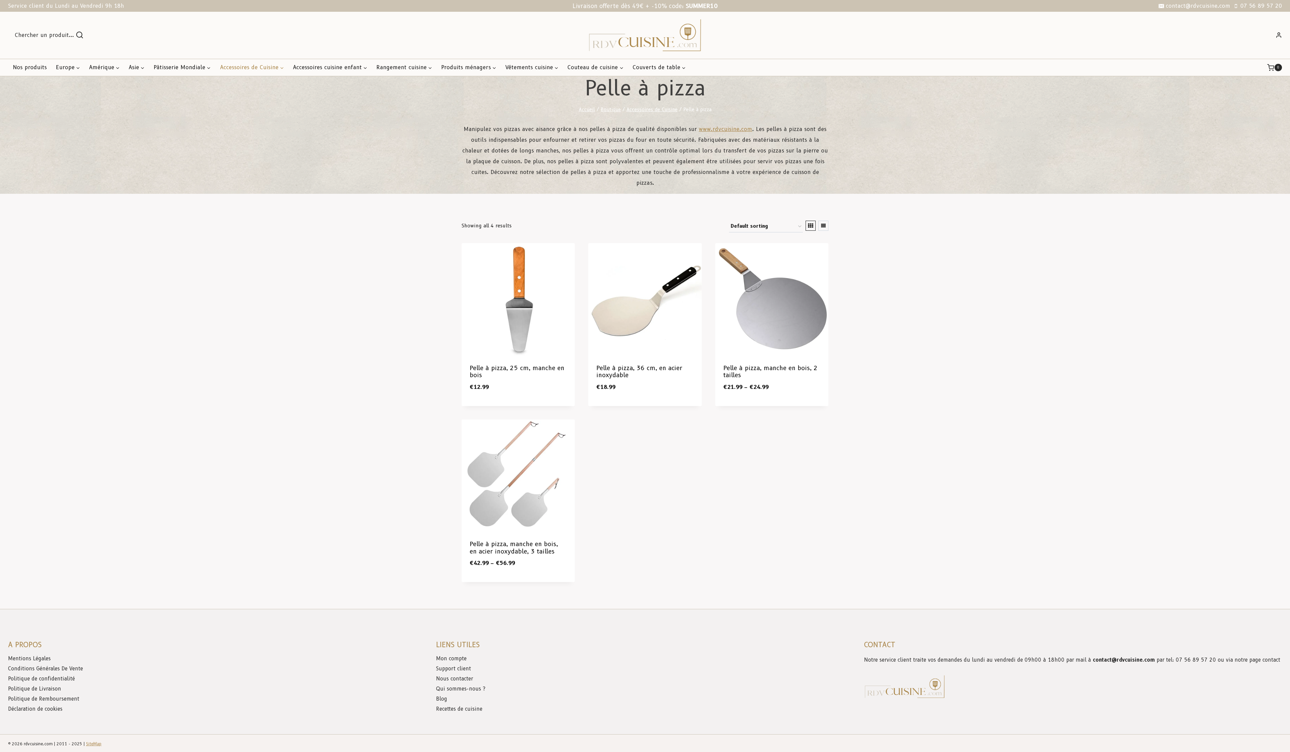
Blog (441, 699)
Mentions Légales (29, 659)
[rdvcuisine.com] (645, 35)
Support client (454, 669)
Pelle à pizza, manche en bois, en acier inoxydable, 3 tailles (514, 547)
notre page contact (1257, 660)
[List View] (823, 226)
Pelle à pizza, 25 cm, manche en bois (517, 371)
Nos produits (30, 67)
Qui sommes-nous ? (460, 689)
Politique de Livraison (34, 689)
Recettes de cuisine (459, 709)
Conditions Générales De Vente (45, 669)
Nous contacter (455, 679)
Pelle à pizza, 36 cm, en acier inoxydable (639, 371)
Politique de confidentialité (42, 679)
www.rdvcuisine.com (725, 129)
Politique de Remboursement (43, 699)
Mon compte (451, 659)
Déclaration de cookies (35, 709)
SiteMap (93, 743)
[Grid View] (811, 226)
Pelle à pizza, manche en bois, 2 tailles (770, 371)
